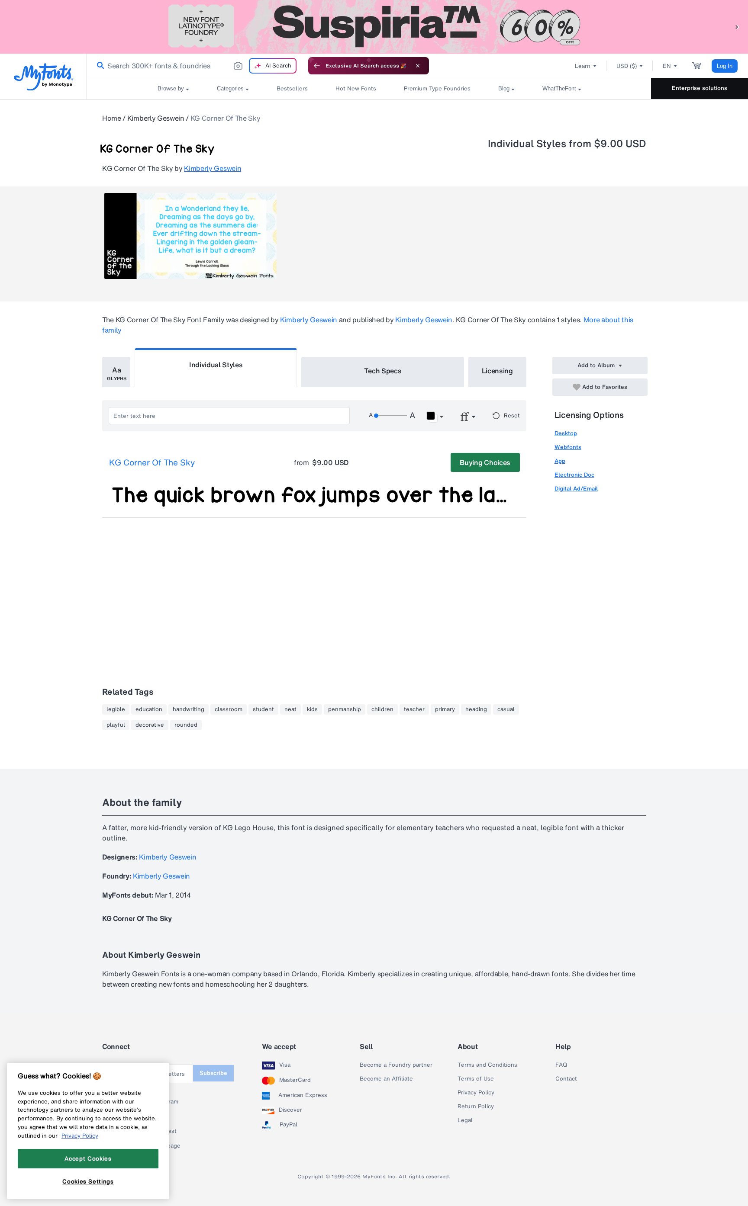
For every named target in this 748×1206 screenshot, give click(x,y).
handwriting (188, 709)
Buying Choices (485, 462)
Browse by (171, 88)
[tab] (116, 372)
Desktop (566, 433)
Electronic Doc (574, 475)
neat (290, 709)
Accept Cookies (87, 1158)
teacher (414, 709)
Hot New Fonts (355, 88)
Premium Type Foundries (437, 88)
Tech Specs (383, 371)
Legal (465, 1120)
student (263, 709)
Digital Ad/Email (576, 488)
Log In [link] (724, 66)
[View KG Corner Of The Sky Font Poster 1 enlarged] (190, 236)
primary (445, 709)
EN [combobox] (667, 66)
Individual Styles (216, 364)
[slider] (390, 415)
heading (476, 709)
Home (111, 118)
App (560, 461)
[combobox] (194, 66)
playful (115, 725)
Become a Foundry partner (396, 1065)
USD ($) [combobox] (626, 66)
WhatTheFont (559, 88)
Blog (503, 88)
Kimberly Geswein (155, 118)
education (148, 709)
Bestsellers (292, 88)
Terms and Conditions (487, 1065)
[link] (98, 65)
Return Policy (476, 1106)
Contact (566, 1078)
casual (506, 709)
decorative (149, 725)
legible (115, 709)
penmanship (344, 709)
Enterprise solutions (699, 88)
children (382, 709)
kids (312, 709)
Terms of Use (476, 1078)
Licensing (497, 371)
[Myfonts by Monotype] (43, 77)
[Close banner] (418, 65)
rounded (185, 725)
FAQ (561, 1065)
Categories (230, 88)
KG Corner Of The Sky (152, 462)
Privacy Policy (476, 1092)
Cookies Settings (88, 1181)
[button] (737, 26)
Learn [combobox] (582, 66)
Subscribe (213, 1073)
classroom (228, 709)
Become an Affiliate (386, 1078)
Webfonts (568, 447)
